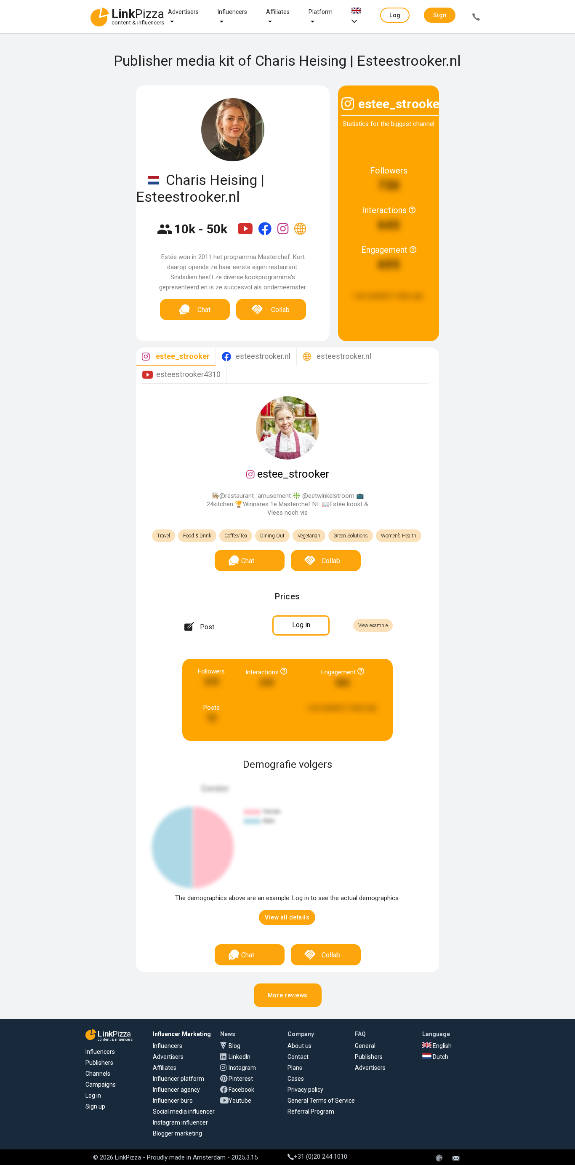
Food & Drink (197, 536)
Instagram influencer (180, 1122)
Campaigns (100, 1084)
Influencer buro (173, 1100)
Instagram (242, 1067)
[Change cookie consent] (439, 1158)
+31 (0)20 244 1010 (320, 1156)
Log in (93, 1095)
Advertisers (183, 11)
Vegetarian (309, 536)
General (365, 1045)
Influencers (232, 11)
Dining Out (272, 536)
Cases (296, 1078)
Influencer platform (178, 1078)
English (441, 1045)
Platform (321, 11)
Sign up (95, 1106)
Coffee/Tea (235, 536)
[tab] (176, 356)
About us (299, 1045)
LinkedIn (239, 1056)
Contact (298, 1056)
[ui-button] (476, 18)
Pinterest (241, 1078)
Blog (234, 1045)
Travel (163, 536)
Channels (97, 1073)
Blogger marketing (177, 1133)
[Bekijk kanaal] (246, 234)
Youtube (240, 1100)
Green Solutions (350, 536)
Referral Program (311, 1111)
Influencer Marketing (182, 1034)
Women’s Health (398, 536)
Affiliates (278, 11)
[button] (395, 15)
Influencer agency (176, 1089)
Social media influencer (184, 1111)
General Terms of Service (321, 1100)
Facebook (241, 1089)
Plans (295, 1067)
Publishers (99, 1062)
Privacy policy (305, 1089)
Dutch (439, 1056)
